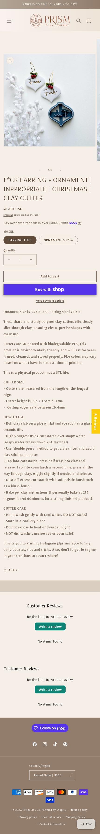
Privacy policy (28, 817)
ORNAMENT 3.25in (58, 240)
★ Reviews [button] (95, 421)
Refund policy (78, 809)
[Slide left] (40, 170)
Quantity (9, 250)
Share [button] (13, 569)
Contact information (52, 824)
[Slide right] (60, 170)
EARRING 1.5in (20, 240)
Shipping (8, 214)
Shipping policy (75, 817)
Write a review (50, 626)
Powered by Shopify (54, 809)
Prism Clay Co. (32, 809)
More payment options (50, 300)
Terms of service (51, 817)
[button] (9, 21)
